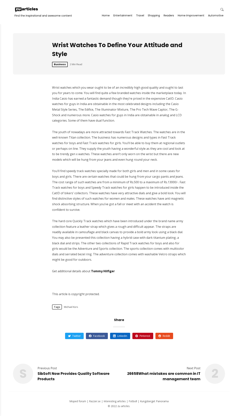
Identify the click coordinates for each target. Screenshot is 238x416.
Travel (140, 15)
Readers (169, 15)
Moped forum (77, 401)
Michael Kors (71, 307)
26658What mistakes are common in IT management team (163, 376)
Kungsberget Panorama (154, 401)
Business (60, 64)
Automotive (215, 15)
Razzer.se (95, 401)
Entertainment (122, 15)
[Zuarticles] (27, 9)
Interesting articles (115, 401)
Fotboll (133, 401)
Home (106, 15)
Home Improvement (191, 15)
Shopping (154, 15)
